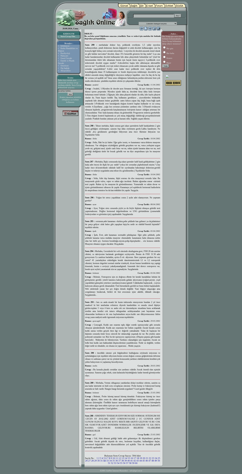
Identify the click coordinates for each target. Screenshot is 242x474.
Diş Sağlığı (65, 68)
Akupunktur (66, 71)
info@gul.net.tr (136, 471)
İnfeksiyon (65, 46)
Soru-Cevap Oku (68, 36)
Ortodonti (65, 66)
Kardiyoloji (65, 53)
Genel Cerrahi (66, 58)
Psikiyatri (64, 56)
